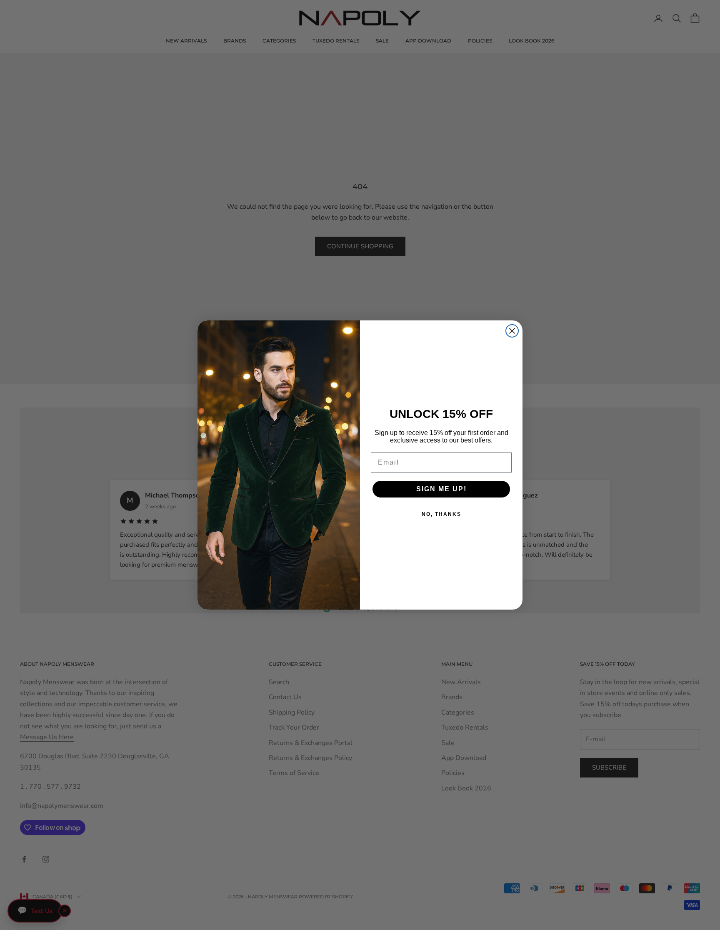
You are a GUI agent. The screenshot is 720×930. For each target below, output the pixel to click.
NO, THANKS (441, 514)
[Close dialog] (512, 331)
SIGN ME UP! (441, 488)
